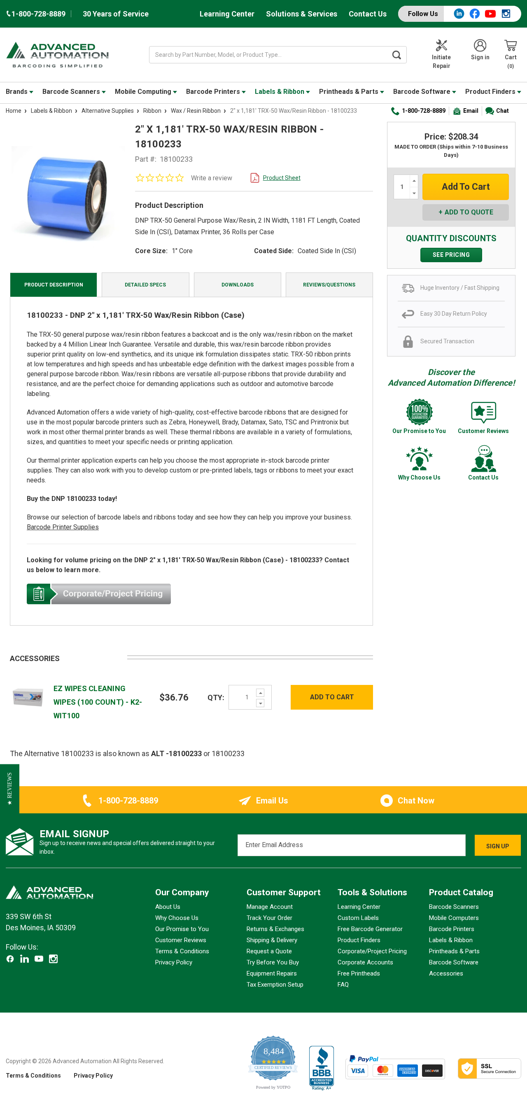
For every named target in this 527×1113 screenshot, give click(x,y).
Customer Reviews (180, 940)
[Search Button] (397, 55)
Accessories (446, 973)
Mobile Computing (144, 91)
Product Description (53, 285)
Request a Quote (269, 951)
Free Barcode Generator (370, 929)
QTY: (216, 697)
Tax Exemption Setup (275, 984)
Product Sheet (282, 178)
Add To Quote (469, 212)
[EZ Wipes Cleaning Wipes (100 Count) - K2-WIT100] (28, 697)
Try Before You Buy (273, 962)
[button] (9, 788)
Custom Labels (358, 918)
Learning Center (227, 13)
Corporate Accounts (365, 962)
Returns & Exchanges (275, 929)
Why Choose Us (176, 918)
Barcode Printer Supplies (63, 527)
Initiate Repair (441, 61)
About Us (167, 906)
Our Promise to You (182, 929)
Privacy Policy (173, 962)
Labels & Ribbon (280, 91)
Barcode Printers (214, 91)
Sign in (480, 57)
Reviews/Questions (329, 285)
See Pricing (451, 254)
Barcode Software (422, 91)
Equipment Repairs (272, 973)
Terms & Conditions (182, 951)
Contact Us (368, 13)
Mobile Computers (454, 918)
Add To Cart (332, 697)
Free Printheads (359, 973)
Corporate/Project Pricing (372, 951)
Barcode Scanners (72, 91)
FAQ (343, 984)
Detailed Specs (145, 285)
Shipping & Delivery (272, 940)
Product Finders (491, 91)
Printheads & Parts (349, 91)
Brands (17, 91)
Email (470, 110)
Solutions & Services (301, 13)
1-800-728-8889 (423, 110)
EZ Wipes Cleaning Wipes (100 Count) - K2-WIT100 (98, 702)
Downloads (238, 285)
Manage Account (270, 906)
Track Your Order (269, 918)
